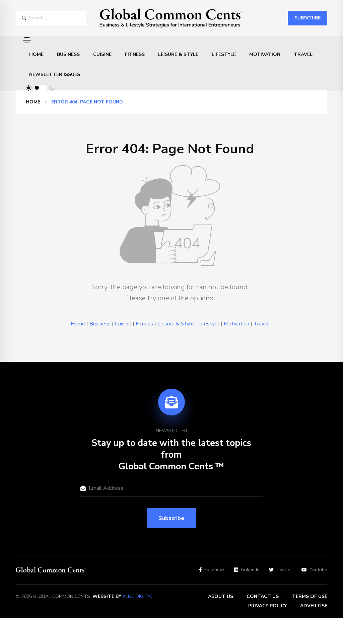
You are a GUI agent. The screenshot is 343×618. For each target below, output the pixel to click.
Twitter (284, 569)
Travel (303, 54)
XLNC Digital (138, 596)
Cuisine (102, 54)
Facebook (214, 569)
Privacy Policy (267, 606)
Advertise (313, 606)
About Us (220, 596)
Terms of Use (309, 596)
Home (36, 54)
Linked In (250, 569)
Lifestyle (224, 54)
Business (68, 54)
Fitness (135, 54)
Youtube (318, 569)
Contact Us (263, 596)
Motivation (264, 54)
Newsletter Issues (54, 74)
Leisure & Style (178, 54)
